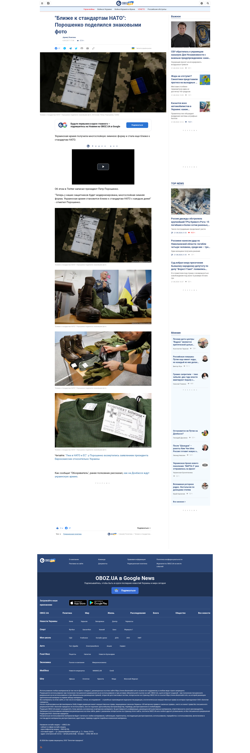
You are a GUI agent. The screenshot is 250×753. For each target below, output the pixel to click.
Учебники (84, 638)
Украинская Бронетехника (183, 473)
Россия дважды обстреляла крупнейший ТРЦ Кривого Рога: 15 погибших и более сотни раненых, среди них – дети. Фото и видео (190, 222)
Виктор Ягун (177, 366)
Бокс (114, 630)
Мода (114, 679)
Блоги (156, 613)
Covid (112, 671)
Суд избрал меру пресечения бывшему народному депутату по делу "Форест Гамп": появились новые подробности (189, 266)
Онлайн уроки (101, 638)
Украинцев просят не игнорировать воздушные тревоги (186, 63)
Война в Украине (104, 9)
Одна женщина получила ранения (185, 251)
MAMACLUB (97, 671)
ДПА (116, 638)
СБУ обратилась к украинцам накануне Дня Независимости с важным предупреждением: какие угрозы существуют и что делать (190, 55)
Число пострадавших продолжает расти (188, 229)
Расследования (138, 613)
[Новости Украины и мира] (112, 535)
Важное (176, 16)
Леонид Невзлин (179, 455)
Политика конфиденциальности (169, 559)
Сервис (123, 646)
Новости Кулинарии (107, 654)
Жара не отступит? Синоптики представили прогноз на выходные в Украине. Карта (184, 79)
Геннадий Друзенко (180, 438)
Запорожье (99, 621)
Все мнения (178, 502)
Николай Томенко (179, 384)
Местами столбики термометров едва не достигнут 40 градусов (180, 89)
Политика (67, 613)
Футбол (72, 630)
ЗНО (128, 638)
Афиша (72, 679)
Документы (102, 564)
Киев (71, 621)
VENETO (141, 9)
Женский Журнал (131, 679)
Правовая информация (136, 559)
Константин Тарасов (180, 349)
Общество (181, 613)
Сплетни (86, 679)
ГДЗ (70, 638)
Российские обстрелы (157, 9)
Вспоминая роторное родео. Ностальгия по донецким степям (183, 487)
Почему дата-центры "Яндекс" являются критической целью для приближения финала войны (183, 342)
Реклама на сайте (76, 564)
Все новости (204, 613)
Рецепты (72, 654)
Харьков (84, 621)
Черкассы (129, 621)
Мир (87, 613)
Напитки (87, 654)
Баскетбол (87, 630)
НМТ (139, 638)
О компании (74, 559)
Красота (100, 679)
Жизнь (111, 613)
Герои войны (89, 9)
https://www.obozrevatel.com (126, 691)
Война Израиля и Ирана (125, 9)
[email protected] (70, 734)
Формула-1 (128, 630)
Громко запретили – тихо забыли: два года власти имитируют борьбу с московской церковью (185, 377)
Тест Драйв (73, 646)
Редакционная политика (72, 534)
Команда (101, 559)
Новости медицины (77, 671)
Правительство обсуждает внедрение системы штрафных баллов (184, 116)
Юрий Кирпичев (179, 494)
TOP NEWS (177, 183)
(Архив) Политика (69, 37)
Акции (109, 646)
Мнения (176, 332)
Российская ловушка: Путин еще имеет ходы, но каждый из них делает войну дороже (185, 359)
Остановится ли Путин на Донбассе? (185, 432)
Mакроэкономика (99, 662)
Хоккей (102, 630)
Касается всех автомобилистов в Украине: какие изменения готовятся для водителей (183, 106)
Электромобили (92, 646)
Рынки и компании (76, 662)
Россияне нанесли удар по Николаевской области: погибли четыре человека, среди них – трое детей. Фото (190, 244)
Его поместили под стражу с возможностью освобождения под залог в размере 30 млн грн (190, 275)
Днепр (114, 621)
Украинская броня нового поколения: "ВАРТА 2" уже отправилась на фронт (186, 466)
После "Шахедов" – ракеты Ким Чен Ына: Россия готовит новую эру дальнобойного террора (186, 448)
